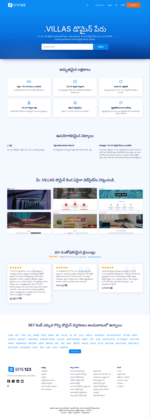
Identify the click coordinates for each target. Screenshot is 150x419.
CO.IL (81, 335)
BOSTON (109, 343)
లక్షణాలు (44, 374)
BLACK (85, 343)
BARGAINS (21, 343)
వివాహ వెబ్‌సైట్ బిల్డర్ (76, 389)
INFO (43, 335)
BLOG (93, 343)
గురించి (119, 371)
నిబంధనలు (64, 413)
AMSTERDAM (73, 339)
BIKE (69, 343)
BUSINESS (25, 347)
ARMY (85, 339)
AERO (134, 335)
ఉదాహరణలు (99, 5)
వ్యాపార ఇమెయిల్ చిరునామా (102, 374)
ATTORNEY (122, 339)
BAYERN (33, 343)
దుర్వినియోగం (77, 413)
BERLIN (49, 343)
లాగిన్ (123, 5)
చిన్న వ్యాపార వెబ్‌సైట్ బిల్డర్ (78, 395)
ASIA (98, 339)
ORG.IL (89, 335)
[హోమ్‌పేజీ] (87, 5)
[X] (13, 381)
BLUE (100, 343)
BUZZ (35, 347)
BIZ (29, 335)
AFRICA (12, 339)
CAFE (54, 347)
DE (75, 335)
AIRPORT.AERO (47, 339)
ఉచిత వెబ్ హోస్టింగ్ (99, 395)
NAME (36, 335)
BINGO (76, 343)
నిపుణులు (120, 383)
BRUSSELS (133, 343)
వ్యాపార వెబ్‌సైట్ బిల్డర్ (77, 377)
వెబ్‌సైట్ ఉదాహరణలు (48, 380)
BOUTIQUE (121, 343)
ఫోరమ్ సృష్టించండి (98, 380)
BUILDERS (13, 347)
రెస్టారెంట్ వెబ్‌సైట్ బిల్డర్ (100, 386)
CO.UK (64, 335)
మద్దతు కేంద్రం (121, 374)
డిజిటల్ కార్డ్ (97, 371)
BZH (42, 347)
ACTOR (126, 335)
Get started (133, 5)
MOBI (51, 335)
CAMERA (63, 347)
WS (57, 335)
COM (10, 335)
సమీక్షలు (44, 377)
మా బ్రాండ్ (120, 386)
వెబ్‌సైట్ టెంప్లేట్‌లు (46, 383)
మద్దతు (110, 5)
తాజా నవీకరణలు (46, 389)
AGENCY (22, 339)
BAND (11, 343)
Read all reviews (94, 257)
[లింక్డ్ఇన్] (18, 381)
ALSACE (60, 339)
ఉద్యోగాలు (123, 377)
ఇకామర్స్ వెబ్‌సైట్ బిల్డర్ (77, 371)
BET (57, 343)
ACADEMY (100, 335)
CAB (48, 347)
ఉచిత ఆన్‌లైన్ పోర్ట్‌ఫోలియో (78, 392)
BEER (41, 343)
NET (17, 335)
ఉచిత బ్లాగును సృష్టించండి (101, 377)
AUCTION (134, 339)
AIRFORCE (33, 339)
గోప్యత (70, 413)
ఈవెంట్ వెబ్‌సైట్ (75, 383)
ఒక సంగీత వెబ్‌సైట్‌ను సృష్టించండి (80, 386)
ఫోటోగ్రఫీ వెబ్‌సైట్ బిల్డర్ (77, 380)
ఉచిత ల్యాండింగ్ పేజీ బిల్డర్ (78, 374)
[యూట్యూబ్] (22, 381)
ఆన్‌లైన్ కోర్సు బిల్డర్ (99, 383)
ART (92, 339)
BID (63, 343)
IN (71, 335)
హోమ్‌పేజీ (44, 371)
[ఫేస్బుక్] (9, 381)
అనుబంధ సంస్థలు (122, 380)
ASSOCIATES (108, 339)
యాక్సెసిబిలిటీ (85, 413)
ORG (23, 335)
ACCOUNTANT (114, 335)
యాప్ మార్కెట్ (49, 386)
